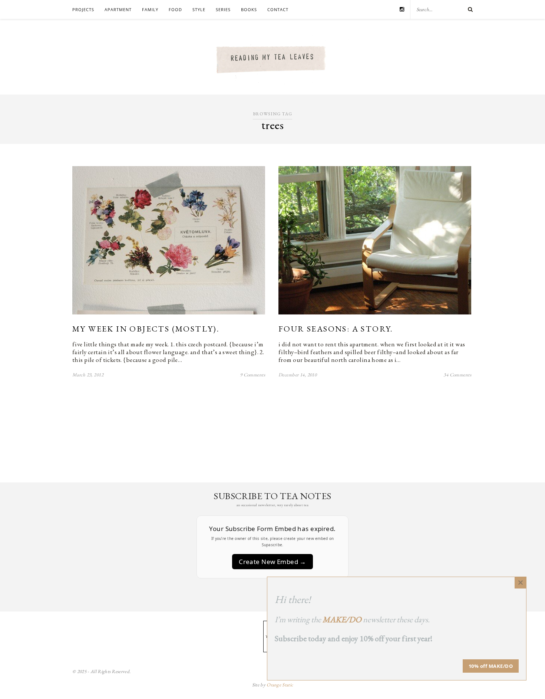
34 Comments (457, 375)
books (249, 9)
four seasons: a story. (335, 328)
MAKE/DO (342, 619)
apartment (118, 9)
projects (83, 9)
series (223, 9)
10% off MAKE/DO (491, 666)
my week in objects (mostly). (145, 328)
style (198, 9)
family (150, 9)
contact (277, 9)
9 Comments (252, 375)
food (175, 9)
